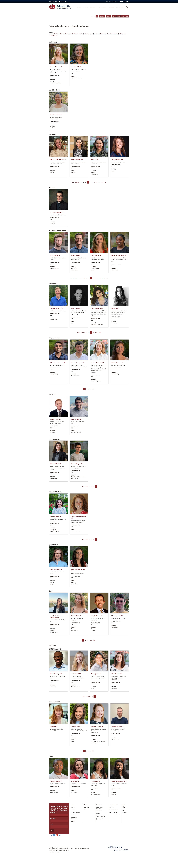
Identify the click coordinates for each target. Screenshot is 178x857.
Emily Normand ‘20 (97, 308)
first (73, 182)
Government (96, 33)
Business (62, 33)
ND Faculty (111, 807)
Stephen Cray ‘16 (55, 419)
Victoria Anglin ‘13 (76, 616)
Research (93, 7)
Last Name (53, 818)
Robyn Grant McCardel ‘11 (58, 159)
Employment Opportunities (74, 818)
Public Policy (52, 35)
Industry (108, 16)
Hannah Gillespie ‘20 (97, 363)
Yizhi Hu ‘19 (94, 159)
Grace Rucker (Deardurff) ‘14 (78, 517)
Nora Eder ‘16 (75, 781)
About (79, 7)
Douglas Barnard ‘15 (97, 616)
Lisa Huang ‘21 (95, 781)
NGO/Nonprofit (122, 33)
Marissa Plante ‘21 (55, 464)
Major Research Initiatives (99, 808)
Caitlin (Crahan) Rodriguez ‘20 (55, 616)
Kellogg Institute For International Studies (58, 848)
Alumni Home (125, 16)
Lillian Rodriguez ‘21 (117, 363)
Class (118, 16)
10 (100, 278)
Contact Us (66, 850)
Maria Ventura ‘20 (116, 674)
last (105, 182)
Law (113, 33)
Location (102, 16)
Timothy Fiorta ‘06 (117, 616)
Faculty (97, 813)
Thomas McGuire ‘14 (56, 308)
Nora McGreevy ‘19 (56, 569)
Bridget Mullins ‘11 (76, 308)
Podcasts (124, 812)
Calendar (111, 7)
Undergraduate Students (99, 819)
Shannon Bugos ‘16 (76, 726)
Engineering (86, 33)
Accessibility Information (54, 852)
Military (116, 33)
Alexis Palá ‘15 (115, 308)
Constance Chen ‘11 (56, 115)
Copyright (51, 847)
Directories (86, 807)
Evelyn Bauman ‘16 (56, 67)
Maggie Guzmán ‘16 (77, 159)
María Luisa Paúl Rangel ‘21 (78, 570)
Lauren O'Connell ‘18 (56, 516)
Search (127, 7)
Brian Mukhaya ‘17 (56, 674)
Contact (73, 810)
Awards (72, 815)
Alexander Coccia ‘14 (117, 726)
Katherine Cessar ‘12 (97, 726)
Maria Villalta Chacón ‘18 (119, 781)
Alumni (85, 810)
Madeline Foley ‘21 (76, 67)
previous (77, 182)
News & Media (119, 7)
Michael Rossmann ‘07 (57, 212)
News (123, 810)
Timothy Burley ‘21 (56, 781)
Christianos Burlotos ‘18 (57, 363)
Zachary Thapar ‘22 (76, 464)
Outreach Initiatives (75, 812)
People (86, 7)
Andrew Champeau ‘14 (77, 363)
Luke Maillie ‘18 (55, 255)
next (102, 182)
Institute (73, 807)
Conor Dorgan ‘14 (76, 419)
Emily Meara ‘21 (96, 255)
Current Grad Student (73, 33)
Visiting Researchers (113, 810)
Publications (99, 811)
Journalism (109, 33)
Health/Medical (103, 33)
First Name (53, 812)
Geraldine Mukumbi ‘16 (118, 255)
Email (52, 824)
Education (81, 33)
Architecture (57, 33)
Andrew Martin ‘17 (76, 255)
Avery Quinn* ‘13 (96, 674)
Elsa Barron (53, 726)
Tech (57, 35)
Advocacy (51, 33)
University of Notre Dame (62, 847)
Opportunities (102, 7)
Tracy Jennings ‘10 (117, 159)
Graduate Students (100, 816)
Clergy (66, 33)
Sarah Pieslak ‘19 (76, 674)
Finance (91, 33)
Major (114, 16)
